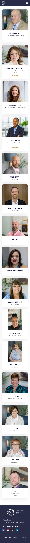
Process (17, 522)
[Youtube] (8, 530)
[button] (27, 3)
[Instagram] (12, 530)
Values (22, 522)
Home (7, 522)
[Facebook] (3, 530)
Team (12, 522)
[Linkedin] (17, 530)
